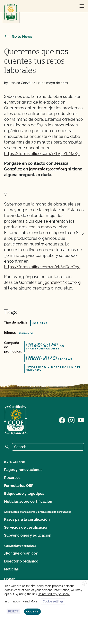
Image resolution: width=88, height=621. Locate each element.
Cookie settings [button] (53, 601)
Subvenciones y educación (27, 535)
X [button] (84, 583)
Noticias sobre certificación (28, 501)
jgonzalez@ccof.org (48, 169)
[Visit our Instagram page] (71, 419)
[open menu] (82, 6)
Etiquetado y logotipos (24, 493)
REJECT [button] (13, 611)
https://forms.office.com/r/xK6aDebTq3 (42, 266)
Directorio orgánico (21, 561)
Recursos (12, 477)
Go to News (22, 36)
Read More (30, 601)
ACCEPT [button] (32, 611)
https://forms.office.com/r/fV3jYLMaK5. (42, 153)
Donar (9, 579)
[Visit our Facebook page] (62, 419)
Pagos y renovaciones (23, 469)
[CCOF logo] (10, 12)
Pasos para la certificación (27, 519)
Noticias (11, 569)
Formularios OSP (18, 485)
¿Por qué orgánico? (21, 553)
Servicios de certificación (26, 527)
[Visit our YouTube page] (81, 419)
